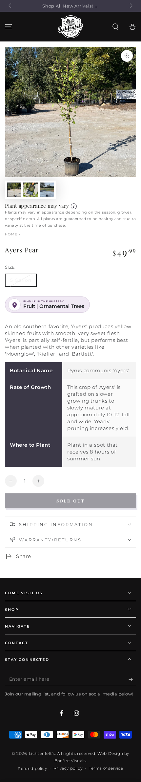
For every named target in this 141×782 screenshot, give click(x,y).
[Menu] (8, 26)
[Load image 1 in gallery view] (14, 190)
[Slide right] (130, 6)
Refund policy (32, 768)
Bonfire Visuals (70, 760)
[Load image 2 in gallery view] (30, 190)
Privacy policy (67, 768)
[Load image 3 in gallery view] (47, 190)
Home (11, 234)
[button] (115, 26)
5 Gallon (20, 280)
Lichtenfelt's (42, 753)
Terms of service (106, 768)
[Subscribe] (132, 679)
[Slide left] (10, 6)
